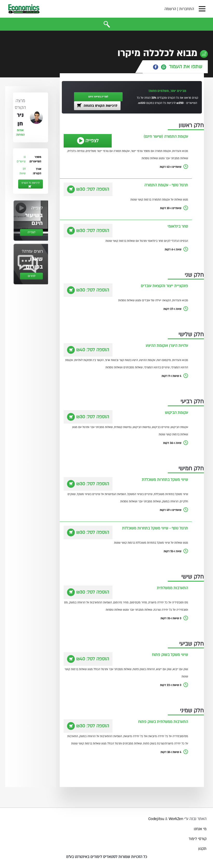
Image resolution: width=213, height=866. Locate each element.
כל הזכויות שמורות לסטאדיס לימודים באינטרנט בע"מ (106, 856)
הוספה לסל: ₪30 (92, 189)
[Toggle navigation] (202, 9)
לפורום (31, 276)
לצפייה (92, 141)
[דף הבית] (24, 9)
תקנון (202, 848)
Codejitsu (156, 818)
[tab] (175, 66)
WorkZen (176, 818)
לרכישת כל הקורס (30, 182)
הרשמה (170, 8)
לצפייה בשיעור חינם (98, 96)
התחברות (186, 8)
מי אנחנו (200, 829)
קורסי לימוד (198, 838)
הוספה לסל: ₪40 (92, 350)
